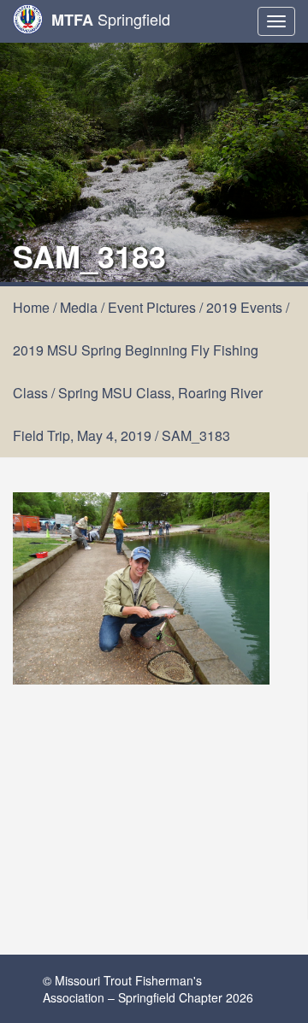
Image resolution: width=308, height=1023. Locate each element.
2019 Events (244, 307)
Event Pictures (152, 307)
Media (79, 307)
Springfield (110, 19)
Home (31, 307)
